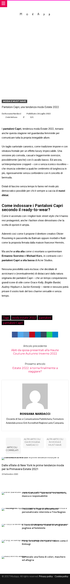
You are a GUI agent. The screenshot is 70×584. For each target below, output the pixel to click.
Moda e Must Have (14, 101)
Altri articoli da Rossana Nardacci (32, 442)
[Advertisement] (35, 58)
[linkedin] (38, 334)
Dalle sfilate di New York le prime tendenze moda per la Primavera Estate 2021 (33, 467)
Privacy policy (46, 576)
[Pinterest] (38, 581)
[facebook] (15, 334)
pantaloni (45, 317)
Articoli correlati (12, 448)
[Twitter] (32, 581)
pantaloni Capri (13, 323)
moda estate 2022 (24, 317)
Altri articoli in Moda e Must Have (55, 442)
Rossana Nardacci (13, 113)
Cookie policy (61, 576)
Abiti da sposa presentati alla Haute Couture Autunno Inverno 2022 (35, 349)
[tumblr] (44, 334)
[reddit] (26, 334)
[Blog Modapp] (35, 10)
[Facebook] (26, 581)
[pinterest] (32, 334)
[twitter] (20, 334)
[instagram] (44, 581)
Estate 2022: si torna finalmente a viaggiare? (35, 367)
